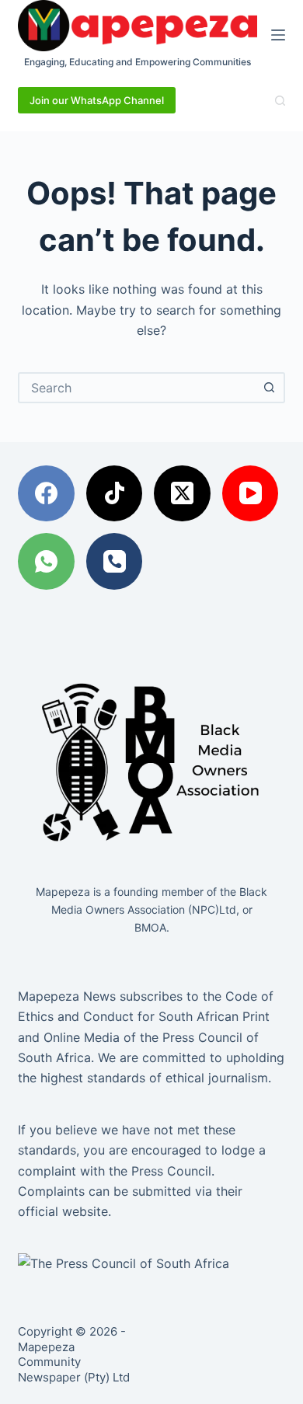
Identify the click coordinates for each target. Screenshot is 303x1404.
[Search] (280, 101)
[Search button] (270, 388)
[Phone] (114, 561)
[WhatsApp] (46, 561)
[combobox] (137, 387)
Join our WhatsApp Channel (97, 100)
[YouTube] (250, 493)
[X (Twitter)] (182, 493)
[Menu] (278, 35)
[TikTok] (114, 493)
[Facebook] (46, 493)
